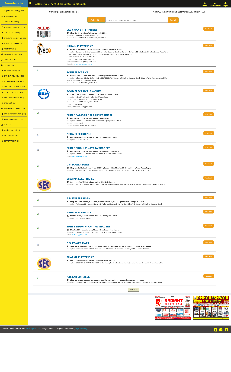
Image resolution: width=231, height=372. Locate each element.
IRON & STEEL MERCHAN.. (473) (14, 87)
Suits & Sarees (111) (10, 135)
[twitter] (216, 330)
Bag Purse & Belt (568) (11, 70)
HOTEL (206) (7, 125)
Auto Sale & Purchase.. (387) (13, 98)
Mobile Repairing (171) (11, 130)
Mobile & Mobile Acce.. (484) (13, 81)
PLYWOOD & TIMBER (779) (12, 43)
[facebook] (226, 330)
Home (204, 5)
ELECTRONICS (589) (10, 60)
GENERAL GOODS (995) (11, 33)
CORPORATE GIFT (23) (11, 141)
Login (225, 6)
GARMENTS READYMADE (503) (13, 76)
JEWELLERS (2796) (10, 16)
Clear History (215, 6)
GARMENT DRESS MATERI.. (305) (14, 114)
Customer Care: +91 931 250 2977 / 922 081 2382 (60, 3)
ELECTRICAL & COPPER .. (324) (14, 108)
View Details (208, 29)
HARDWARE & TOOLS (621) (12, 54)
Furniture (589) (8, 65)
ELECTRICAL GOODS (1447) (12, 22)
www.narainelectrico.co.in (83, 64)
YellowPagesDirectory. (34, 328)
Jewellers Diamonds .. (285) (13, 119)
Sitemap (5, 328)
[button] (30, 3)
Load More (133, 289)
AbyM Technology (81, 328)
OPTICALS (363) (9, 103)
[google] (221, 330)
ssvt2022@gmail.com (79, 156)
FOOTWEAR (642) (9, 49)
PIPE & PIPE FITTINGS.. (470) (13, 92)
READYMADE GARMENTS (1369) (14, 27)
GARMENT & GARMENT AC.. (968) (14, 38)
